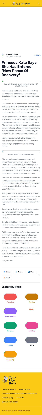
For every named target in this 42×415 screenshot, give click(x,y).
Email (8, 278)
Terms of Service (8, 389)
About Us (20, 398)
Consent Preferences (10, 402)
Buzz (15, 411)
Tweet (20, 272)
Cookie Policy (7, 398)
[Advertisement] (21, 29)
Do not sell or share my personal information (19, 394)
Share (38, 55)
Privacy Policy (24, 389)
